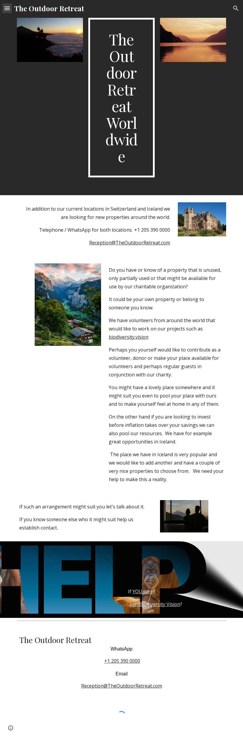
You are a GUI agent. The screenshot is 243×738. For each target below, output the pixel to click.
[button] (7, 8)
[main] (121, 97)
